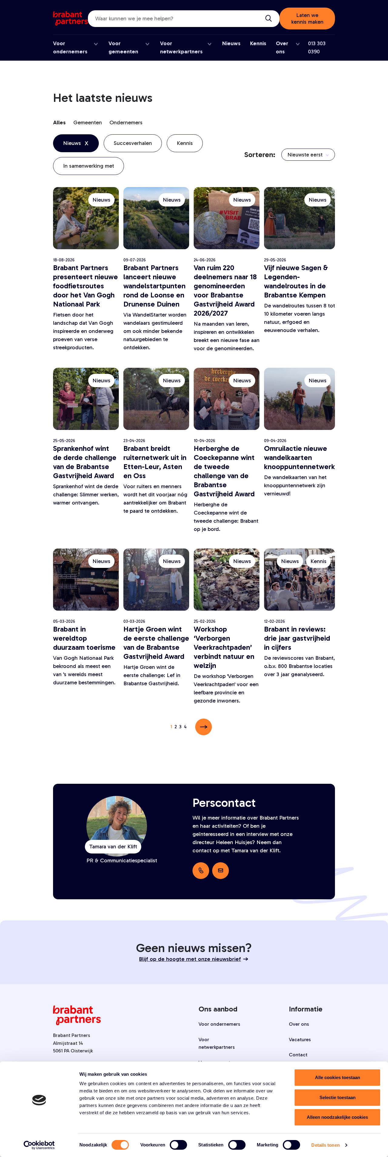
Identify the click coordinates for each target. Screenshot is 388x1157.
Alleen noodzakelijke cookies (337, 1117)
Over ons (299, 1024)
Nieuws (231, 43)
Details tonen (325, 1145)
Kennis (258, 43)
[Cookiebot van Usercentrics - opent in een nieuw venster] (39, 1145)
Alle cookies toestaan (337, 1077)
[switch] (178, 1145)
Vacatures (300, 1039)
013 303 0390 (317, 47)
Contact (298, 1055)
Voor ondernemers (219, 1024)
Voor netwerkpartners (217, 1043)
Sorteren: (259, 154)
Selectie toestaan (337, 1097)
